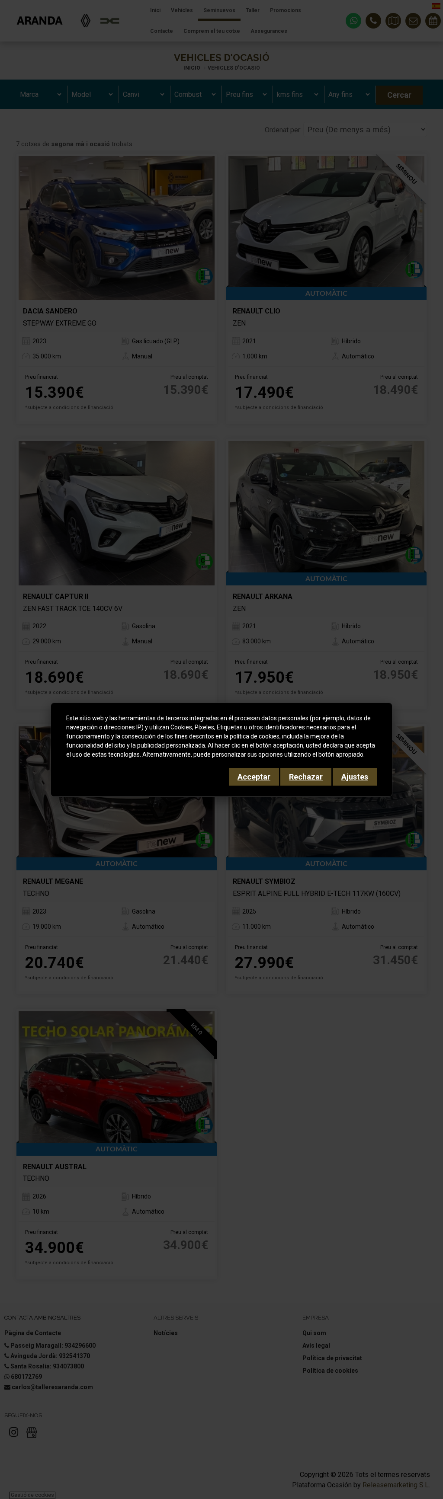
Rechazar (306, 776)
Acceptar (254, 776)
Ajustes (354, 776)
